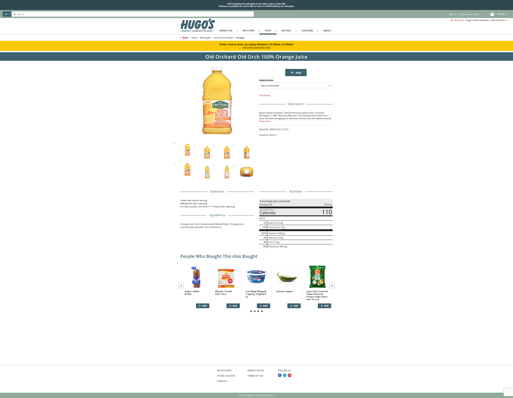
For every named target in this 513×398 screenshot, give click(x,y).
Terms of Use (255, 375)
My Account (224, 370)
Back (185, 37)
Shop (194, 37)
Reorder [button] (459, 20)
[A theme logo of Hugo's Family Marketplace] (197, 27)
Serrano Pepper (284, 291)
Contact (222, 381)
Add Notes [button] (264, 95)
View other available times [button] (256, 47)
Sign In (452, 14)
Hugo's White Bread (192, 293)
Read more (265, 121)
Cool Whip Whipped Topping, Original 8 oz (256, 294)
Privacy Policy (255, 370)
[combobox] (7, 14)
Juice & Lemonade (223, 37)
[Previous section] (181, 285)
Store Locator (226, 375)
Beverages (205, 37)
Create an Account (469, 14)
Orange (240, 37)
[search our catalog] (14, 14)
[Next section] (332, 285)
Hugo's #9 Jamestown (477, 20)
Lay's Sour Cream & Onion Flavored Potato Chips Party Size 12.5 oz (317, 295)
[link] (279, 375)
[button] (187, 149)
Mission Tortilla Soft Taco (223, 293)
